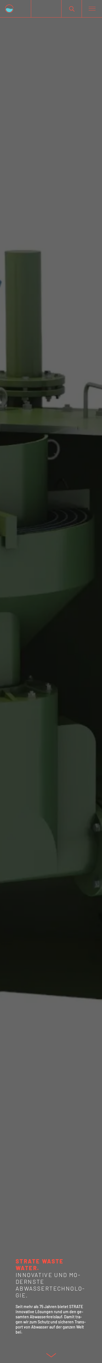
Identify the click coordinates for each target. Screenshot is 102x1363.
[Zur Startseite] (15, 8)
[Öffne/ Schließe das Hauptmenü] (92, 9)
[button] (71, 8)
